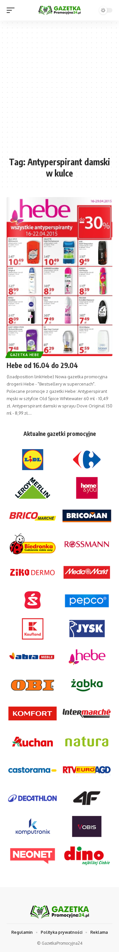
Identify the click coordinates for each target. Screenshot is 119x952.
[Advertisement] (59, 91)
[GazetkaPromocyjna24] (59, 10)
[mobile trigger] (12, 10)
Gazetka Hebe (24, 355)
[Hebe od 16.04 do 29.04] (59, 276)
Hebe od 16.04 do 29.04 (42, 365)
